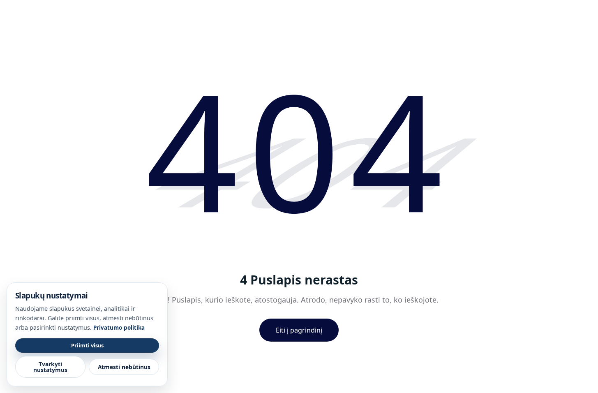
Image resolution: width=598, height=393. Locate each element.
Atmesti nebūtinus (124, 367)
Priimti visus (87, 345)
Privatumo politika (119, 327)
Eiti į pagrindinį (299, 330)
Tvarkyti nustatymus (50, 367)
